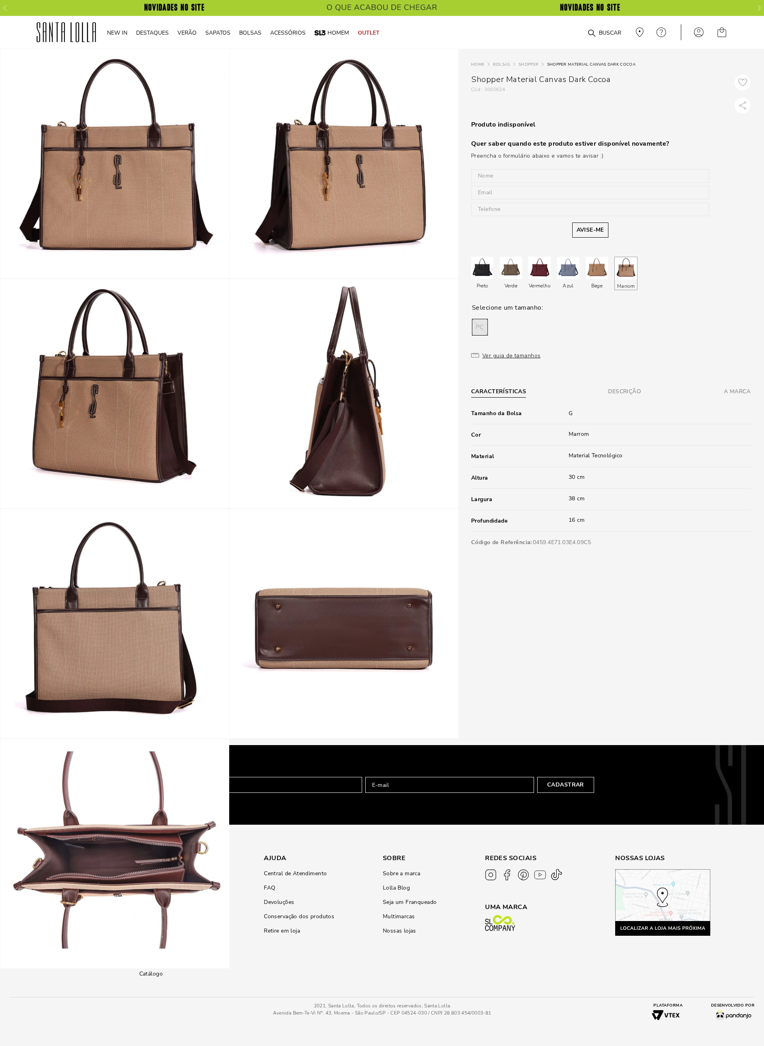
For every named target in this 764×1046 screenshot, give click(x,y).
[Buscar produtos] (592, 33)
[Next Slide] (759, 8)
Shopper (528, 64)
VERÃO (187, 32)
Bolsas (501, 64)
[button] (480, 327)
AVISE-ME (590, 230)
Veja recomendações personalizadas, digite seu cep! (638, 32)
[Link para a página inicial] (477, 65)
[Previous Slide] (5, 8)
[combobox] (572, 32)
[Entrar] (699, 32)
